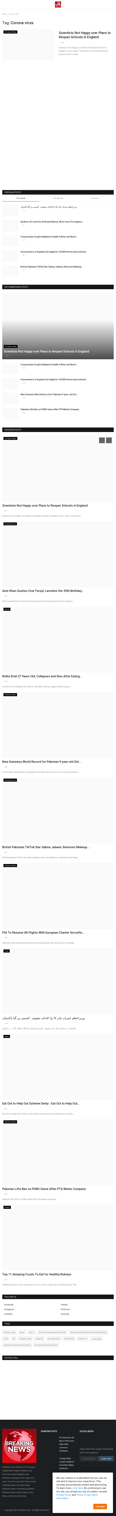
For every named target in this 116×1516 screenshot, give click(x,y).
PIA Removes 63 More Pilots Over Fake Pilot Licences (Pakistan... (66, 1444)
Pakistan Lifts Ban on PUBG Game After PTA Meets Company (50, 409)
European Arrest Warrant (46, 1345)
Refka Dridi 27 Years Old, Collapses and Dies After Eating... (42, 676)
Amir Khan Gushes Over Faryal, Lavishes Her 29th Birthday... (43, 591)
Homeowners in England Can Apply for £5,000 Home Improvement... (54, 252)
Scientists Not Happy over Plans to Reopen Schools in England (85, 35)
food (6, 1338)
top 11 (31, 1332)
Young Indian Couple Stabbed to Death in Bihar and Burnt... (49, 236)
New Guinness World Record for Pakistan (88, 1332)
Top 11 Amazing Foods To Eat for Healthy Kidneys (36, 1274)
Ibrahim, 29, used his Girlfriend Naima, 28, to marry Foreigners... (52, 222)
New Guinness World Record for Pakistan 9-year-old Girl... (49, 394)
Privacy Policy (63, 1494)
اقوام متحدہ (96, 1338)
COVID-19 (82, 1338)
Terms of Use (83, 1494)
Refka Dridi (69, 1338)
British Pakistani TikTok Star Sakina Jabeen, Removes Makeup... (52, 267)
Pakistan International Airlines (17, 1345)
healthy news (25, 1338)
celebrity (39, 1338)
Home (4, 14)
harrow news (9, 1332)
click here (77, 1488)
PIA (13, 1338)
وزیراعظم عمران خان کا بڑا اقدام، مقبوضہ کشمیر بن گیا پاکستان (49, 207)
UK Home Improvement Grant (52, 1332)
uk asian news (54, 1338)
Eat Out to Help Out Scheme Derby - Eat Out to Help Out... (41, 1103)
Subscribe (106, 1458)
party (22, 1332)
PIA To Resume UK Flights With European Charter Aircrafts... (43, 932)
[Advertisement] (58, 99)
